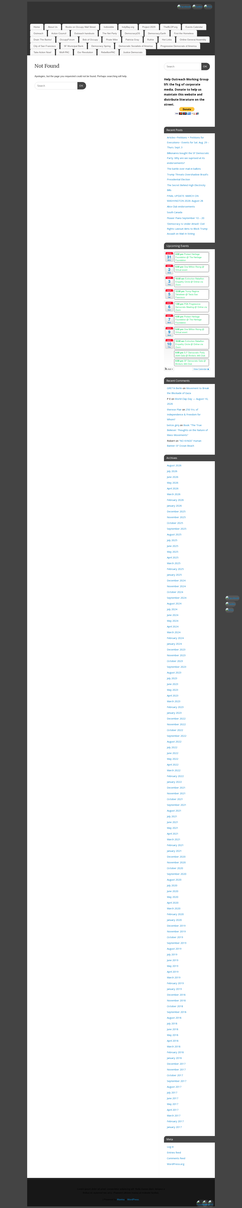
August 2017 (174, 1086)
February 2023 (175, 707)
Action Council (58, 33)
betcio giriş (173, 425)
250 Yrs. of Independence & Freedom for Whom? (184, 414)
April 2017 (172, 1109)
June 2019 (172, 960)
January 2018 (174, 1058)
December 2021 (176, 787)
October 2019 (175, 937)
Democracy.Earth (157, 33)
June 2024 (172, 615)
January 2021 (174, 850)
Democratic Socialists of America (136, 46)
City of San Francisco (45, 46)
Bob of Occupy (90, 39)
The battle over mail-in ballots (184, 168)
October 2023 (175, 661)
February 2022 (175, 776)
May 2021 (172, 827)
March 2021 (173, 839)
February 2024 (175, 638)
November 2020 (176, 862)
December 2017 (176, 1063)
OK (80, 85)
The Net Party (109, 33)
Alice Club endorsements (181, 206)
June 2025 (172, 546)
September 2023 (176, 666)
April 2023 (172, 695)
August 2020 (174, 879)
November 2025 (176, 517)
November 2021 (176, 793)
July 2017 (172, 1092)
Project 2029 (148, 27)
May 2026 (172, 482)
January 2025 (174, 574)
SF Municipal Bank (73, 46)
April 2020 (172, 902)
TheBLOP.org (170, 27)
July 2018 (172, 1023)
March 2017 (173, 1115)
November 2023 (176, 655)
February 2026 (175, 500)
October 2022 (175, 730)
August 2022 (174, 741)
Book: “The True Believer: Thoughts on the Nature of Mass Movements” (187, 430)
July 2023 (172, 678)
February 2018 (175, 1052)
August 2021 (174, 810)
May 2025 (172, 551)
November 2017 (176, 1069)
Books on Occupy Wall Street (81, 27)
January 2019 (174, 989)
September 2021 (176, 804)
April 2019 (172, 971)
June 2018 (172, 1029)
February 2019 (175, 983)
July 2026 (172, 471)
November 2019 (176, 931)
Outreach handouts (84, 33)
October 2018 (175, 1006)
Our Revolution (85, 52)
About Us (52, 27)
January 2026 (174, 505)
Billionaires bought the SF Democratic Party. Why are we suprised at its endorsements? (188, 158)
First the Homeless (184, 33)
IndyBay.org (128, 27)
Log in (170, 1146)
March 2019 (173, 977)
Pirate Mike (112, 39)
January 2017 (174, 1127)
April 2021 (172, 833)
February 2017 (175, 1121)
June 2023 (172, 684)
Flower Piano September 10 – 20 (185, 218)
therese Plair (174, 409)
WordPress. (133, 1199)
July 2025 (172, 540)
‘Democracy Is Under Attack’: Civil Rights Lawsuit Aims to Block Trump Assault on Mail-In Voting (187, 228)
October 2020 (175, 868)
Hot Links (167, 39)
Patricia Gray (132, 39)
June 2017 (172, 1098)
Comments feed (176, 1158)
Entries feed (174, 1152)
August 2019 (174, 948)
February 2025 (175, 569)
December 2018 (176, 994)
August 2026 (174, 465)
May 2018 (172, 1035)
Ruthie (150, 39)
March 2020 (173, 908)
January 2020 (174, 919)
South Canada (174, 212)
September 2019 (176, 943)
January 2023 (174, 712)
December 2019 (176, 925)
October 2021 (175, 799)
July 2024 (172, 609)
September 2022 (176, 735)
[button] (169, 369)
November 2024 (176, 586)
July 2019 (172, 954)
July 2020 (172, 885)
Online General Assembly (193, 39)
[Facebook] (184, 6)
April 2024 (172, 626)
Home (37, 27)
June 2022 (172, 753)
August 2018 (174, 1017)
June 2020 (172, 891)
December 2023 (176, 649)
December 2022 (176, 718)
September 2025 (176, 528)
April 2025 (172, 557)
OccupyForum (67, 39)
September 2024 (176, 597)
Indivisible (109, 27)
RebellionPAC (108, 52)
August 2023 (174, 672)
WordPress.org (175, 1164)
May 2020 (172, 896)
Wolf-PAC (64, 52)
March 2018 (173, 1046)
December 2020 (176, 856)
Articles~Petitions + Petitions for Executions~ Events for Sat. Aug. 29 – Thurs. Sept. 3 (188, 142)
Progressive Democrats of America (179, 46)
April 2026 (172, 488)
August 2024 (174, 603)
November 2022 (176, 724)
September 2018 (176, 1012)
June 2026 (172, 476)
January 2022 (174, 781)
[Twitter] (197, 6)
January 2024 (174, 643)
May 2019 (172, 966)
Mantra (120, 1199)
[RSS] (208, 6)
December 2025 (176, 511)
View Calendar (200, 369)
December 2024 (176, 580)
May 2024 (172, 620)
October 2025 (175, 523)
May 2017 (172, 1104)
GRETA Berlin (174, 388)
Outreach (38, 33)
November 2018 (176, 1000)
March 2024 (173, 632)
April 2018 (172, 1040)
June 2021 (172, 822)
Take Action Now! (42, 52)
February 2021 (175, 845)
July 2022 (172, 747)
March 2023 (173, 701)
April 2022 (172, 764)
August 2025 (174, 534)
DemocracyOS (132, 33)
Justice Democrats (132, 52)
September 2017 (176, 1081)
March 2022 (173, 770)
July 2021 (172, 816)
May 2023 (172, 689)
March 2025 (173, 563)
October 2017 (175, 1075)
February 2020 (175, 914)
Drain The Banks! (43, 39)
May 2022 (172, 758)
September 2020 (176, 873)
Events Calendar (194, 27)
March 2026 (173, 494)
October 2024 (175, 592)
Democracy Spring (101, 46)
